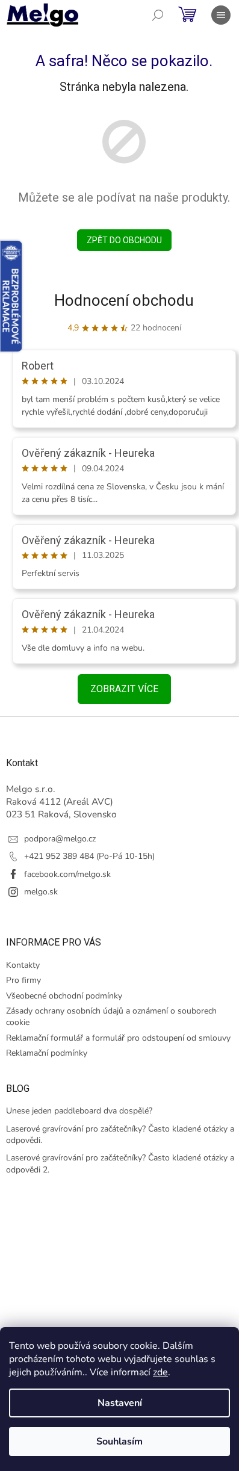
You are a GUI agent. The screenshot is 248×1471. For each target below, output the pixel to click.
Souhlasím (119, 1441)
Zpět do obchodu (124, 240)
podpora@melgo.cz (60, 838)
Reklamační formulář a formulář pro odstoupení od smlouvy (118, 1038)
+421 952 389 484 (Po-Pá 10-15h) (89, 856)
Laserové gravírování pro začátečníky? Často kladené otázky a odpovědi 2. (120, 1163)
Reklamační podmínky (46, 1053)
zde (160, 1372)
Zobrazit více (124, 689)
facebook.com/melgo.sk (67, 874)
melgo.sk (41, 891)
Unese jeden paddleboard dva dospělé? (79, 1110)
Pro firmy (23, 980)
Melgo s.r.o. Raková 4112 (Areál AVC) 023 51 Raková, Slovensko (61, 801)
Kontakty (23, 965)
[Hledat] (158, 15)
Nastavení (120, 1403)
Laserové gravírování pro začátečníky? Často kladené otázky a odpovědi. (120, 1134)
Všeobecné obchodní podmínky (64, 996)
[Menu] (221, 15)
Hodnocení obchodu (124, 300)
